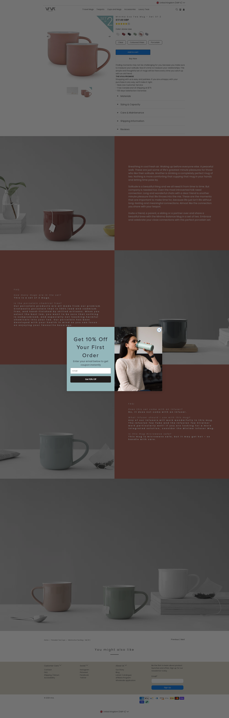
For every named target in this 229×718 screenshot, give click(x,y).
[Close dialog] (159, 330)
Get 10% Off (90, 379)
